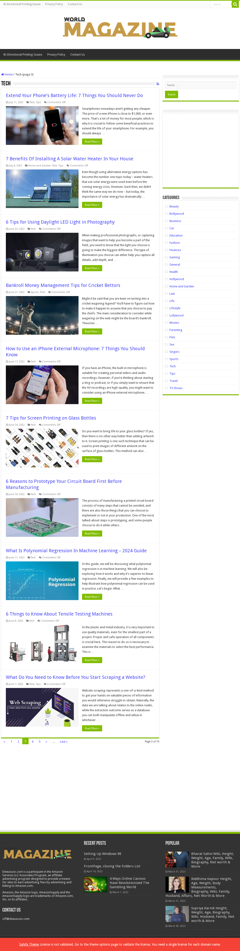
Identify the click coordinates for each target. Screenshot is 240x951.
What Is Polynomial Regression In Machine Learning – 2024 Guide (76, 550)
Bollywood (176, 213)
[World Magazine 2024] (120, 27)
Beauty (174, 206)
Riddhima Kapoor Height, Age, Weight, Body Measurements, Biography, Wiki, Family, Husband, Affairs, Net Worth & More (198, 887)
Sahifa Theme (29, 944)
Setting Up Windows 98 (102, 854)
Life (171, 301)
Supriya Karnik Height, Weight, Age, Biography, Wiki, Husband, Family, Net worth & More (212, 914)
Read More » (92, 141)
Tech (32, 102)
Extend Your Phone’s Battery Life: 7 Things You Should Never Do (74, 95)
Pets (172, 337)
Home (8, 74)
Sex (171, 344)
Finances (175, 250)
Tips (38, 102)
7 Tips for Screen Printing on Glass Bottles (51, 418)
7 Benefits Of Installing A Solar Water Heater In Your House (69, 159)
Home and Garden (39, 165)
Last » (64, 741)
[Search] (235, 4)
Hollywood (176, 279)
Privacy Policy (54, 4)
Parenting (175, 330)
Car (171, 228)
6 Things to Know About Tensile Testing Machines (59, 614)
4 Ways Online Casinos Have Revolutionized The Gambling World (129, 882)
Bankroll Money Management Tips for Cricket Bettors (63, 285)
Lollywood (176, 315)
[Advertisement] (200, 152)
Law (172, 293)
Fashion (174, 242)
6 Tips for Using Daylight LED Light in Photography (60, 222)
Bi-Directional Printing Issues (22, 4)
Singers (174, 351)
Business (175, 221)
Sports (35, 292)
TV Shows (176, 388)
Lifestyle (174, 308)
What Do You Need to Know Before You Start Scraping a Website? (75, 677)
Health (173, 272)
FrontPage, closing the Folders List (112, 866)
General (174, 264)
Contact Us (75, 4)
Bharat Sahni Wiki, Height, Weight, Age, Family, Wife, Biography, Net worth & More (212, 860)
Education (176, 235)
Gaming (174, 257)
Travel (173, 381)
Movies (174, 322)
